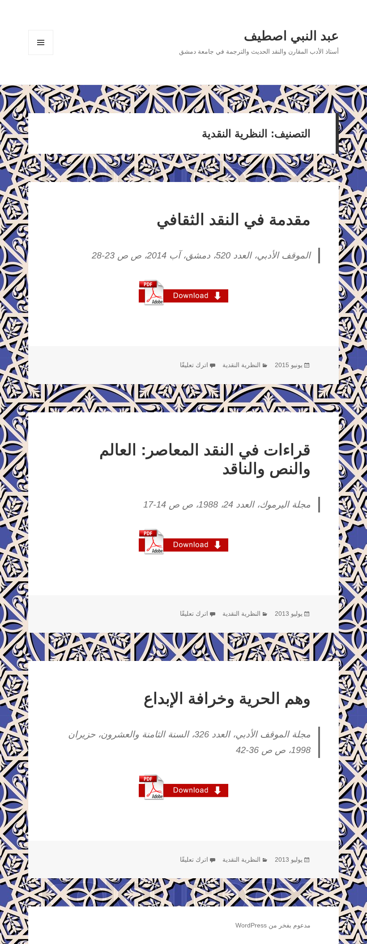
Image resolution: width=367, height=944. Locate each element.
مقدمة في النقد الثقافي (234, 219)
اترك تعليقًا (194, 364)
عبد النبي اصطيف (291, 36)
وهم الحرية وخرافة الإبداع (227, 698)
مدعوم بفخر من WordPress (273, 925)
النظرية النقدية (241, 364)
